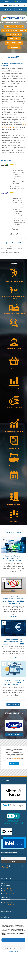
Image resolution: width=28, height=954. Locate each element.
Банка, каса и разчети (14, 407)
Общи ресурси (14, 522)
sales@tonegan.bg (9, 893)
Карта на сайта (5, 866)
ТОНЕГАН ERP (8, 9)
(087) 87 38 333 (8, 890)
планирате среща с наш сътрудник (14, 760)
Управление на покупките (14, 388)
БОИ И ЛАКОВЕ (14, 39)
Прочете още (13, 574)
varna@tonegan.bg (9, 904)
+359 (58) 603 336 (5, 1)
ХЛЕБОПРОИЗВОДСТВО (15, 26)
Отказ (13, 944)
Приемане (13, 940)
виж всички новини (13, 704)
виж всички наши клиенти (14, 734)
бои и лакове (11, 127)
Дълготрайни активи (14, 504)
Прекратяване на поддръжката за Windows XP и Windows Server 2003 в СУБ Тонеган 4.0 (13, 599)
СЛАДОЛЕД (14, 47)
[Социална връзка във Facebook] (22, 5)
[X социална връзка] (24, 5)
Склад (14, 329)
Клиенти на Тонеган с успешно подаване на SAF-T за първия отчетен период (13, 558)
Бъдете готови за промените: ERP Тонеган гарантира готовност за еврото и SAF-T (13, 682)
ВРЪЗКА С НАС (14, 763)
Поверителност (5, 867)
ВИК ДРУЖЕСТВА (14, 34)
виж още (23, 238)
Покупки (14, 369)
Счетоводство (14, 466)
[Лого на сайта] (14, 5)
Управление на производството (14, 313)
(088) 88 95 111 (8, 892)
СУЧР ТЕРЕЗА (19, 9)
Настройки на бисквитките (13, 948)
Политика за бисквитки (13, 951)
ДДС (14, 483)
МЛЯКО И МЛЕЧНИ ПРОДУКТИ (14, 30)
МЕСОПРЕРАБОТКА (14, 43)
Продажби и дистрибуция (14, 281)
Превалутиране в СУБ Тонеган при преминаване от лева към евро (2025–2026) (13, 641)
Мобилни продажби (14, 348)
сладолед (4, 127)
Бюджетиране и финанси (14, 431)
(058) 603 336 (7, 888)
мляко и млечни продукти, (18, 125)
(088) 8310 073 (8, 902)
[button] (24, 921)
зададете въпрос (16, 758)
